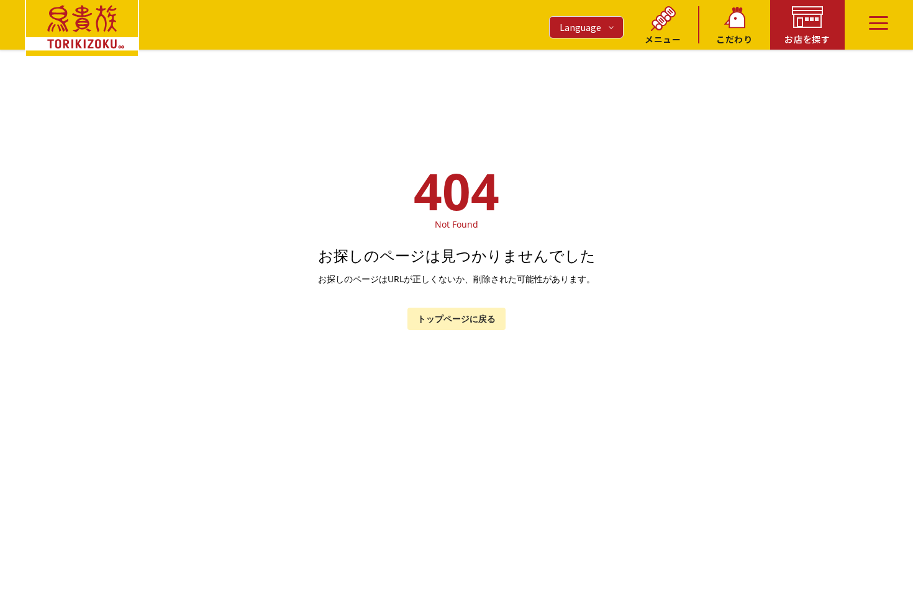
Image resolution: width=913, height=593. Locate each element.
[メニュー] (878, 23)
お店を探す (807, 39)
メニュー (663, 39)
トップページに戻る (456, 318)
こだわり (734, 39)
